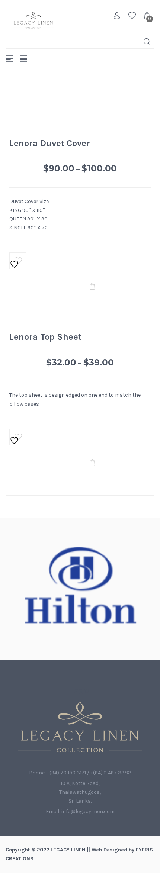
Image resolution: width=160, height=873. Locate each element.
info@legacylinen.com (88, 811)
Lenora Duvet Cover (49, 143)
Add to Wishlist (18, 261)
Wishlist (132, 15)
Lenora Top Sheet (45, 337)
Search (147, 41)
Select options (92, 287)
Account (117, 15)
